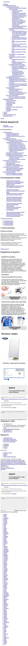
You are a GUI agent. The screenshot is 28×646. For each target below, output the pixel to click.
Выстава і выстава (10, 103)
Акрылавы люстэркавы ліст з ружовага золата (19, 44)
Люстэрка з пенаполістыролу (13, 161)
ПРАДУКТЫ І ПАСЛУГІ (9, 5)
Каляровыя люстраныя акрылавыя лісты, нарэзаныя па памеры (14, 215)
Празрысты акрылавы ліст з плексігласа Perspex (16, 89)
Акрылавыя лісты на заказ (15, 91)
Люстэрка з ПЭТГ (10, 163)
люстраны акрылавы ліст (19, 463)
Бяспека (8, 110)
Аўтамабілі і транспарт (12, 109)
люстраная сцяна (21, 461)
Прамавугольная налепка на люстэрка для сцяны (19, 62)
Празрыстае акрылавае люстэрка (14, 140)
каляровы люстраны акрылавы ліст (9, 464)
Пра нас (5, 112)
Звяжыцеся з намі (7, 116)
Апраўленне (9, 104)
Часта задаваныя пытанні (9, 114)
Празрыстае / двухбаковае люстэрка (15, 152)
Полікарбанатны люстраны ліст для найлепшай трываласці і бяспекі (18, 79)
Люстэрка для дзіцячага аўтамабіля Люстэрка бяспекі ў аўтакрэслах (19, 68)
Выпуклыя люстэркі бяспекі (19, 65)
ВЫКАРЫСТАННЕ (8, 99)
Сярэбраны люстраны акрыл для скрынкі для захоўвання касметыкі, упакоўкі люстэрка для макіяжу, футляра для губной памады (19, 16)
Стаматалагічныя (10, 101)
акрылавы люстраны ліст (7, 463)
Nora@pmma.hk (7, 429)
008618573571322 (7, 431)
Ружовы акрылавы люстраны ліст (17, 147)
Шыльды (8, 108)
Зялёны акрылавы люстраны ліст (17, 146)
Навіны (5, 113)
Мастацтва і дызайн (11, 100)
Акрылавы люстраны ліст (12, 6)
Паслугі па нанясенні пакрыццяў (17, 98)
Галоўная (5, 4)
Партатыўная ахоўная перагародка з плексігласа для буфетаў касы (18, 93)
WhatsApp (3, 469)
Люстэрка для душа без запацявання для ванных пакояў (18, 86)
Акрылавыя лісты (10, 87)
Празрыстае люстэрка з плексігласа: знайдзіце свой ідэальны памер (15, 194)
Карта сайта (21, 460)
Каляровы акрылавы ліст (12, 134)
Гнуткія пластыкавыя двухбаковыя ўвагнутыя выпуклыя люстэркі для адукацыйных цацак (18, 72)
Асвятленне (9, 105)
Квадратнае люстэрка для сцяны (17, 159)
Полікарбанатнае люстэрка (13, 164)
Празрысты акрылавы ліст (12, 133)
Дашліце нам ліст (5, 249)
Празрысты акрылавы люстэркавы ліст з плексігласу (17, 8)
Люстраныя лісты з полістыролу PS (18, 83)
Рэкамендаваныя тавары (12, 460)
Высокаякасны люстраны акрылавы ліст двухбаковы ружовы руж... (15, 186)
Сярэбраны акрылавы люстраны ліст (17, 11)
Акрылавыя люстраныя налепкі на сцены (16, 155)
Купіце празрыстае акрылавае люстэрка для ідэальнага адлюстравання (13, 208)
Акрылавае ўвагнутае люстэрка (17, 76)
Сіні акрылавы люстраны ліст (19, 37)
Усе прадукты (4, 465)
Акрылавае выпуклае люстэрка (17, 64)
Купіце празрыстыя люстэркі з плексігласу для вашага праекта (14, 200)
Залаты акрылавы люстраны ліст (17, 145)
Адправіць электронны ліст (7, 468)
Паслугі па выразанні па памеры (17, 96)
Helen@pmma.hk (15, 429)
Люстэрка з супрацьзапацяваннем (14, 165)
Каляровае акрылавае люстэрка (14, 142)
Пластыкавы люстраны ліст (13, 77)
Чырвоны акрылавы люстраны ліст (17, 149)
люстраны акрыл (22, 464)
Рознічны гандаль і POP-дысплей (14, 107)
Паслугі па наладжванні (12, 95)
